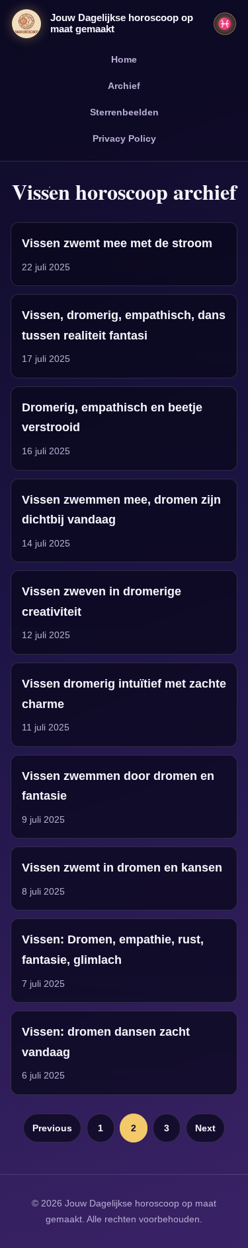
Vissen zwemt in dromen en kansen (122, 867)
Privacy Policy (124, 138)
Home (124, 59)
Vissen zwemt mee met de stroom (117, 243)
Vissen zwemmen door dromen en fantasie (118, 786)
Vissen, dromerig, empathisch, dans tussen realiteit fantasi (124, 325)
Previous (52, 1128)
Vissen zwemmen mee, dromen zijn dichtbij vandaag (121, 510)
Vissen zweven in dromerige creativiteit (101, 601)
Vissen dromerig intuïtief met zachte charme (124, 694)
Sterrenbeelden (124, 112)
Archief (124, 85)
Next (205, 1128)
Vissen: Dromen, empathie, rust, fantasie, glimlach (113, 949)
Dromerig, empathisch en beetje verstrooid (112, 417)
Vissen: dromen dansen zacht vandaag (106, 1042)
